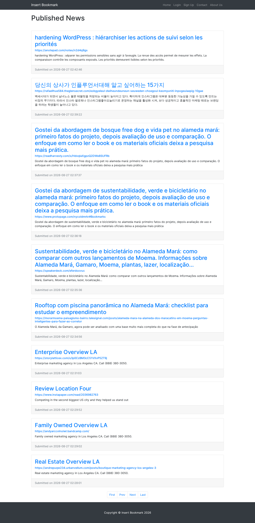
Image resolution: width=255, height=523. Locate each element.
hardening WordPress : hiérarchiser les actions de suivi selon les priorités (119, 40)
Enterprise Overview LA (66, 352)
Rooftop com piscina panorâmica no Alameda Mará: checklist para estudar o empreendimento (121, 308)
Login (177, 5)
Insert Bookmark (44, 5)
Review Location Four (63, 388)
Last (143, 494)
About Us (216, 5)
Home (167, 5)
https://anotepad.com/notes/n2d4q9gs (61, 50)
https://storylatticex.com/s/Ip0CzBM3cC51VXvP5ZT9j (71, 358)
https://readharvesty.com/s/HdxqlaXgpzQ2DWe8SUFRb (72, 156)
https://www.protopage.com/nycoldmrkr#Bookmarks (70, 216)
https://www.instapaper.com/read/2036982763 (66, 394)
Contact (202, 5)
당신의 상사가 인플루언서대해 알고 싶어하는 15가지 (99, 84)
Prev (122, 494)
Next (133, 494)
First (112, 494)
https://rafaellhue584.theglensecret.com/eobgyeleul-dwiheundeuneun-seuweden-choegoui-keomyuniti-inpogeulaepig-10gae (119, 91)
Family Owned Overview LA (71, 425)
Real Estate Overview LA (67, 461)
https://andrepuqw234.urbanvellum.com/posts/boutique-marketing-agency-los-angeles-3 (95, 468)
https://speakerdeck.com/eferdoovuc (60, 270)
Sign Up (189, 5)
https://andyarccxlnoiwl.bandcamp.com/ (62, 431)
